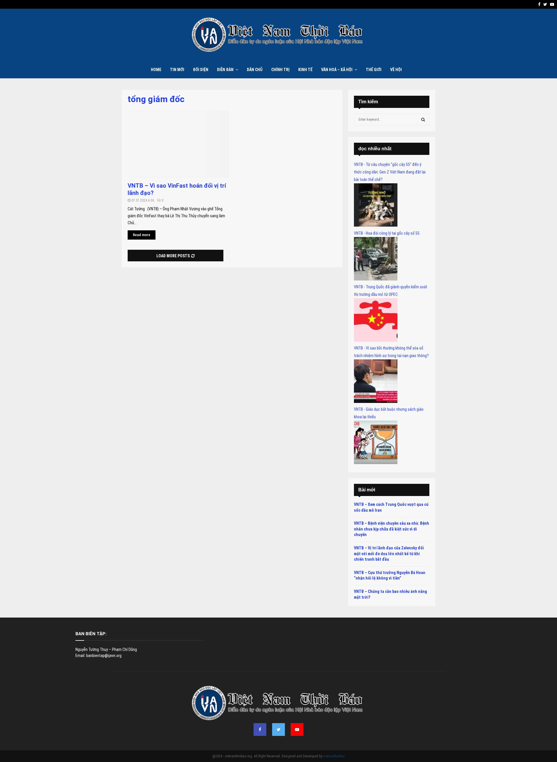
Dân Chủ (255, 69)
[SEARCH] (423, 119)
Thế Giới (373, 69)
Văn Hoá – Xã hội (336, 69)
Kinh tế (305, 69)
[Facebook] (260, 729)
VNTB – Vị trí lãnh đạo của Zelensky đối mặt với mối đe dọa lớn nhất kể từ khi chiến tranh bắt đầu (389, 554)
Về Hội (396, 69)
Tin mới (177, 69)
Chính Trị (280, 69)
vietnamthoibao (334, 756)
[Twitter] (278, 729)
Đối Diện (200, 69)
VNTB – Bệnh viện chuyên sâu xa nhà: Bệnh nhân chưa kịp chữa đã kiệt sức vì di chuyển (391, 529)
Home (156, 69)
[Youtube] (297, 729)
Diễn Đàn (225, 69)
